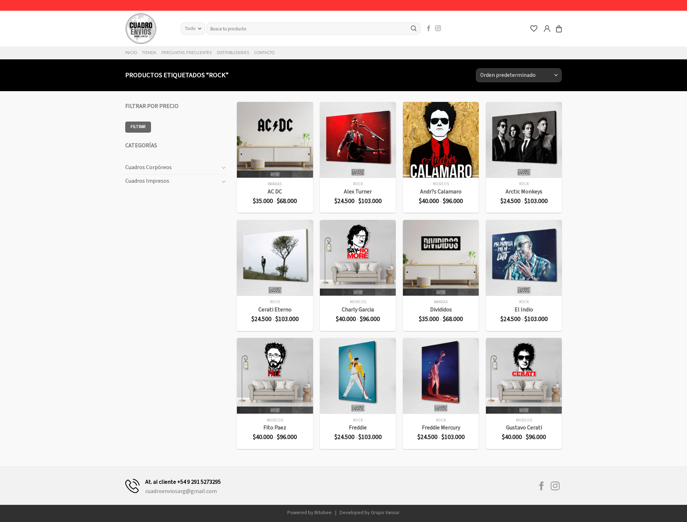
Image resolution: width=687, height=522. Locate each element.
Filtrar (138, 127)
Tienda (149, 52)
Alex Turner (358, 192)
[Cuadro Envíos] (147, 28)
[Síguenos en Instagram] (438, 28)
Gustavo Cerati (524, 428)
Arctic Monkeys (524, 192)
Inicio (131, 52)
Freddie (358, 428)
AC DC (275, 192)
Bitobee (323, 512)
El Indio (524, 310)
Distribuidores (233, 52)
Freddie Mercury (441, 428)
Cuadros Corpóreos (148, 167)
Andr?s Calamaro (441, 192)
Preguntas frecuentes (186, 52)
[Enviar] (414, 29)
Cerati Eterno (275, 310)
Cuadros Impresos (147, 181)
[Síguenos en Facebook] (429, 28)
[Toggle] (223, 167)
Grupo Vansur (385, 512)
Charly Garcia (358, 310)
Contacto (264, 52)
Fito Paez (274, 428)
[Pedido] (559, 28)
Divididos (441, 310)
